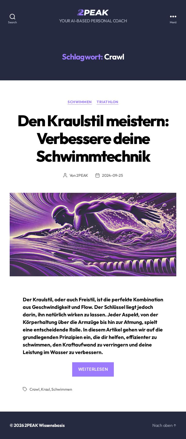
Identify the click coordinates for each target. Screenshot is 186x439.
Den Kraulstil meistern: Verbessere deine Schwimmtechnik (93, 138)
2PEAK (82, 175)
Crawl (34, 389)
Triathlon (107, 102)
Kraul (45, 389)
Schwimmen (80, 102)
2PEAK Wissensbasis (44, 425)
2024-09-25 (112, 175)
